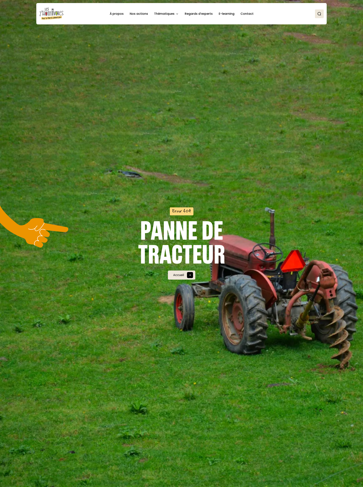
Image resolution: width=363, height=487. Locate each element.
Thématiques (164, 14)
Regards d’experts (199, 14)
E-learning (226, 14)
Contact (247, 14)
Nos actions (139, 14)
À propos (117, 14)
